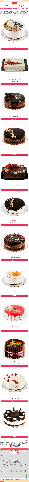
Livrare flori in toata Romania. (14, 462)
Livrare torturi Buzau (13, 465)
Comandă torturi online (4, 456)
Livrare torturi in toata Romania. (10, 460)
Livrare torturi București (4, 464)
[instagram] (25, 451)
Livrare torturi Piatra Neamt (13, 471)
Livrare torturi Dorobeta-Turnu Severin (14, 468)
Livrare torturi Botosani (13, 464)
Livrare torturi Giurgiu (3, 466)
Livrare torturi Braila (3, 472)
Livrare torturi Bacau (3, 470)
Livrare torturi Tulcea (22, 472)
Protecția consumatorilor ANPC (4, 459)
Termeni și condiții (3, 454)
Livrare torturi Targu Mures (23, 470)
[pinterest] (24, 451)
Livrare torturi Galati (12, 469)
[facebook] (22, 451)
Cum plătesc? (2, 451)
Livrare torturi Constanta (13, 466)
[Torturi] (14, 3)
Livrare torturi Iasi (12, 470)
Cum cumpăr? (2, 450)
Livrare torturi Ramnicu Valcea (24, 465)
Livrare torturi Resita (22, 466)
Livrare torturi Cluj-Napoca (4, 465)
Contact (2, 455)
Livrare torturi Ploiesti (23, 464)
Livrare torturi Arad (3, 469)
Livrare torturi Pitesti (13, 472)
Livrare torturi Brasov (3, 471)
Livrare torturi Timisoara (23, 471)
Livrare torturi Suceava (23, 469)
